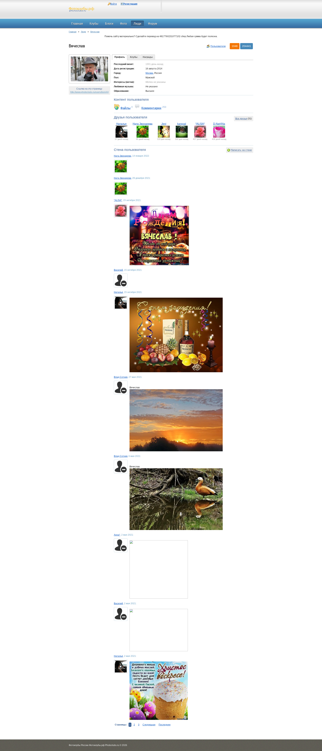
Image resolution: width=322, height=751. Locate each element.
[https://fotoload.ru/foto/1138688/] (191, 420)
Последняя (165, 724)
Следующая (149, 724)
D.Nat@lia (219, 123)
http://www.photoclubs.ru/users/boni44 (89, 92)
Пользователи (218, 46)
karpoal (181, 123)
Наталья (121, 123)
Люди (83, 32)
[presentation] (119, 57)
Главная (72, 32)
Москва (149, 73)
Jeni (163, 123)
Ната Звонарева (142, 123)
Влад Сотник (120, 377)
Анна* (117, 535)
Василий (118, 270)
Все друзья (241, 118)
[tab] (119, 57)
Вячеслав (95, 32)
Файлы (125, 108)
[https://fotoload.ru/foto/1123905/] (191, 499)
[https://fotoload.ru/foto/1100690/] (191, 335)
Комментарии (151, 108)
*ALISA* (200, 123)
